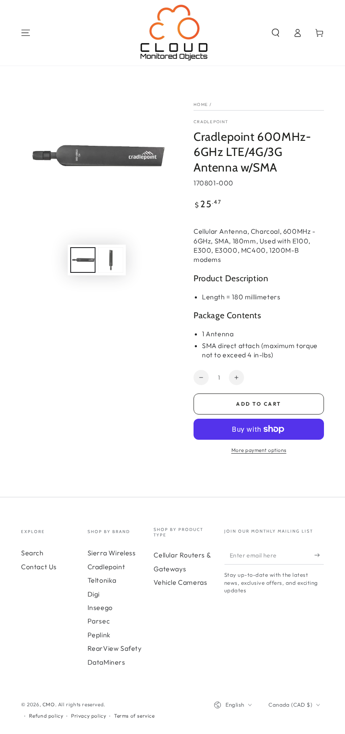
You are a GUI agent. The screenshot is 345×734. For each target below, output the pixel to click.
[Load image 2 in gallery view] (110, 260)
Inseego (100, 607)
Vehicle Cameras (180, 582)
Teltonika (102, 580)
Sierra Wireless (112, 553)
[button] (276, 33)
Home (201, 104)
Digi (94, 594)
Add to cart (258, 404)
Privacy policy (88, 716)
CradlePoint (211, 121)
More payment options (259, 450)
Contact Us (39, 566)
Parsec (99, 621)
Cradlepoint (106, 566)
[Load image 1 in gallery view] (83, 260)
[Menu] (26, 33)
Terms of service (134, 716)
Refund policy (46, 716)
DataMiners (106, 662)
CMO (48, 704)
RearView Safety (115, 648)
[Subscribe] (319, 555)
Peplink (99, 635)
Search (32, 553)
